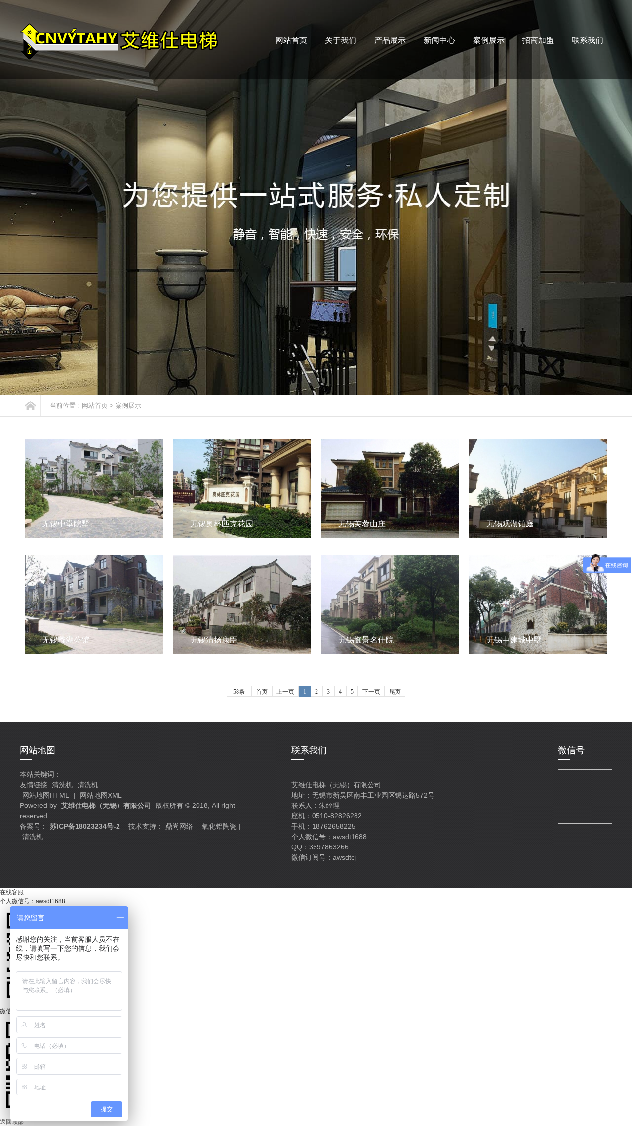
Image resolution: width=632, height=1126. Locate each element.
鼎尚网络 (179, 826)
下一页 (371, 691)
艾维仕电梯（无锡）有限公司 (106, 805)
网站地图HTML (45, 795)
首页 (262, 691)
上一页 (285, 691)
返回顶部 (12, 1121)
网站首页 (95, 405)
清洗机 (62, 785)
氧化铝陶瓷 (219, 826)
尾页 (395, 691)
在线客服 (12, 892)
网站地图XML (101, 795)
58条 (239, 691)
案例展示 (128, 405)
